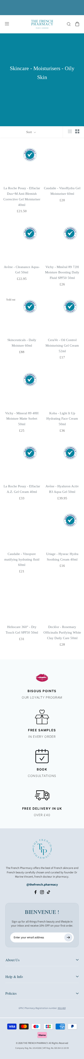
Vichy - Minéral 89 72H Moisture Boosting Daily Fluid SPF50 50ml (62, 272)
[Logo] (42, 24)
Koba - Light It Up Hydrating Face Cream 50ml (62, 418)
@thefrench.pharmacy (42, 884)
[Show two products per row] (77, 131)
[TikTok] (48, 892)
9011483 (62, 1008)
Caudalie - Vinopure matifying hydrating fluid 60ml (21, 559)
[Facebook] (35, 892)
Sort (29, 132)
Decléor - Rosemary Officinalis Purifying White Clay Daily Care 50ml (62, 632)
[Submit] (68, 937)
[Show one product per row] (70, 131)
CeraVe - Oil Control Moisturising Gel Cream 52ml (62, 345)
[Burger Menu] (7, 24)
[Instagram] (42, 892)
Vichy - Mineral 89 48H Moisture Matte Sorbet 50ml (22, 418)
